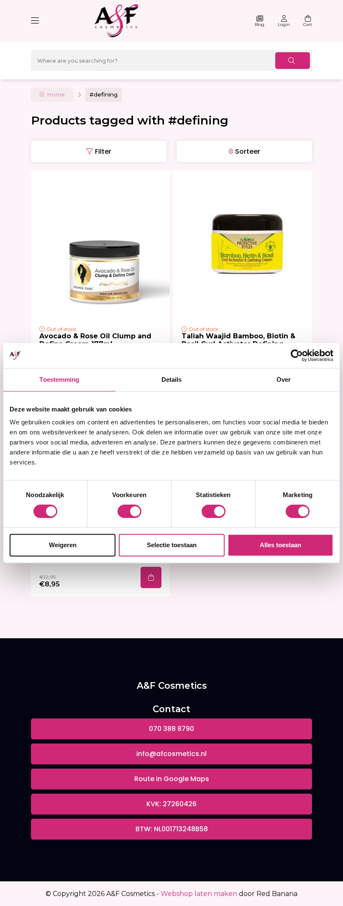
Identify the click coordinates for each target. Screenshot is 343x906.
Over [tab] (283, 379)
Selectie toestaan (172, 544)
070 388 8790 (171, 728)
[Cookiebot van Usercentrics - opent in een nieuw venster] (296, 355)
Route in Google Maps (171, 779)
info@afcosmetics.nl (171, 754)
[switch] (129, 511)
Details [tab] (171, 379)
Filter (103, 151)
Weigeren (63, 544)
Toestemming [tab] (59, 379)
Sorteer (247, 151)
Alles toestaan (280, 544)
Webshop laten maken (199, 894)
